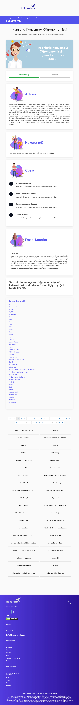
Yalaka (11, 397)
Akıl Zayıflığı (55, 453)
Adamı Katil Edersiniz (55, 550)
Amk (10, 317)
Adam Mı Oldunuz (15, 307)
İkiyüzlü (11, 339)
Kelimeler (9, 650)
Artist (11, 309)
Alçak (8, 680)
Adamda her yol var (55, 543)
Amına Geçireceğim (55, 483)
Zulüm (11, 387)
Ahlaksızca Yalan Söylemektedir (23, 550)
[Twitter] (8, 616)
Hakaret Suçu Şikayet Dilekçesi (12, 674)
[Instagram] (13, 612)
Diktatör (12, 327)
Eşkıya (11, 332)
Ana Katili (23, 468)
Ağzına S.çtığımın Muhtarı (55, 520)
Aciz (10, 304)
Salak (11, 362)
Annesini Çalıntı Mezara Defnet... (55, 475)
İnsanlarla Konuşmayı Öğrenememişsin (39, 29)
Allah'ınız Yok (23, 520)
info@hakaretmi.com (15, 635)
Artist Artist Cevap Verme (23, 513)
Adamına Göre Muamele (55, 573)
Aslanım (55, 445)
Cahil (11, 324)
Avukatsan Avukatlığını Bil (24, 430)
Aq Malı (23, 453)
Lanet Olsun (13, 342)
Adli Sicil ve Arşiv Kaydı (13, 658)
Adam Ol (55, 558)
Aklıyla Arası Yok (55, 535)
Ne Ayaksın (13, 357)
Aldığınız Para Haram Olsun (18, 372)
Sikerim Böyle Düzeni (16, 359)
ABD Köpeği (23, 498)
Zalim (11, 384)
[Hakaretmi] (13, 600)
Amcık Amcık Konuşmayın (55, 490)
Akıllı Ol (11, 319)
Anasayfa (9, 18)
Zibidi (11, 389)
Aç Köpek (12, 312)
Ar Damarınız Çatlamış (17, 377)
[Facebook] (8, 612)
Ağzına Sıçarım (14, 379)
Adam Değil (55, 513)
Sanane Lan (13, 364)
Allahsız (55, 430)
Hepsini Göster (39, 578)
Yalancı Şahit (13, 392)
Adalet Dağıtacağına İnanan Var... (24, 490)
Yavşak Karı (13, 394)
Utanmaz (12, 367)
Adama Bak (13, 374)
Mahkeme (9, 661)
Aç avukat (55, 498)
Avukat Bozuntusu (23, 438)
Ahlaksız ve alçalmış (24, 558)
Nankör (11, 354)
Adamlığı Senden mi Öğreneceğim (23, 543)
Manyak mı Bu (14, 349)
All (10, 418)
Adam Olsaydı (55, 460)
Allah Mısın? (23, 483)
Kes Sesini (12, 344)
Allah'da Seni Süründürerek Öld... (23, 573)
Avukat (8, 655)
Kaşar (11, 347)
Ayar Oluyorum (23, 475)
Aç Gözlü (12, 314)
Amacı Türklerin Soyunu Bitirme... (55, 438)
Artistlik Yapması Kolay (24, 460)
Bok (10, 322)
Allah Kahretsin (55, 468)
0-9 (14, 418)
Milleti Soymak (14, 352)
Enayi (11, 329)
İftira (10, 337)
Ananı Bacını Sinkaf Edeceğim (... (55, 505)
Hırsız (11, 334)
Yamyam (12, 399)
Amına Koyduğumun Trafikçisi (23, 535)
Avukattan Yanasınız (23, 565)
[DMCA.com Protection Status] (12, 619)
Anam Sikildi (23, 505)
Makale (8, 652)
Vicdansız (12, 402)
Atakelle (23, 445)
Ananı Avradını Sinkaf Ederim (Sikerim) (22, 369)
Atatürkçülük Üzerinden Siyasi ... (55, 528)
